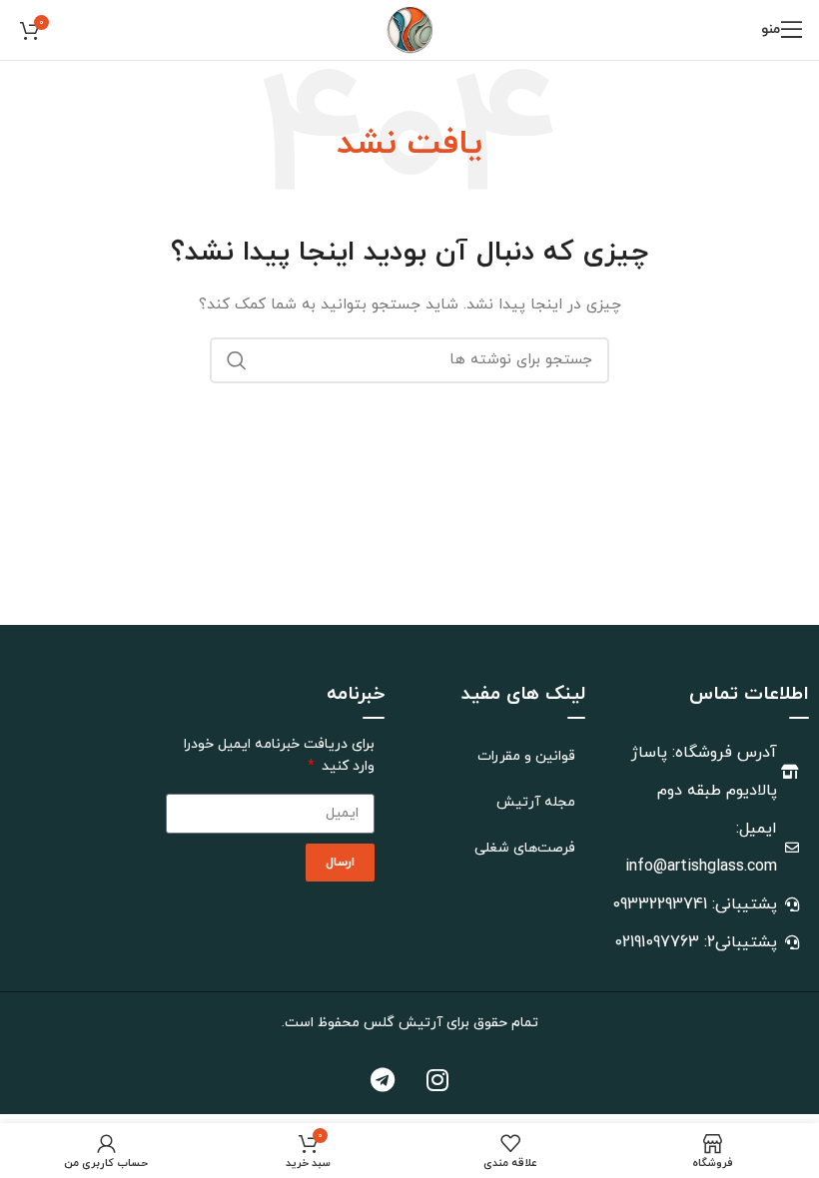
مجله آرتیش (535, 802)
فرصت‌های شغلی (524, 848)
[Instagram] (437, 1079)
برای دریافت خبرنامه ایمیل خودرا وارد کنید (279, 755)
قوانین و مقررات (526, 756)
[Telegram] (383, 1079)
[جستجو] (237, 360)
